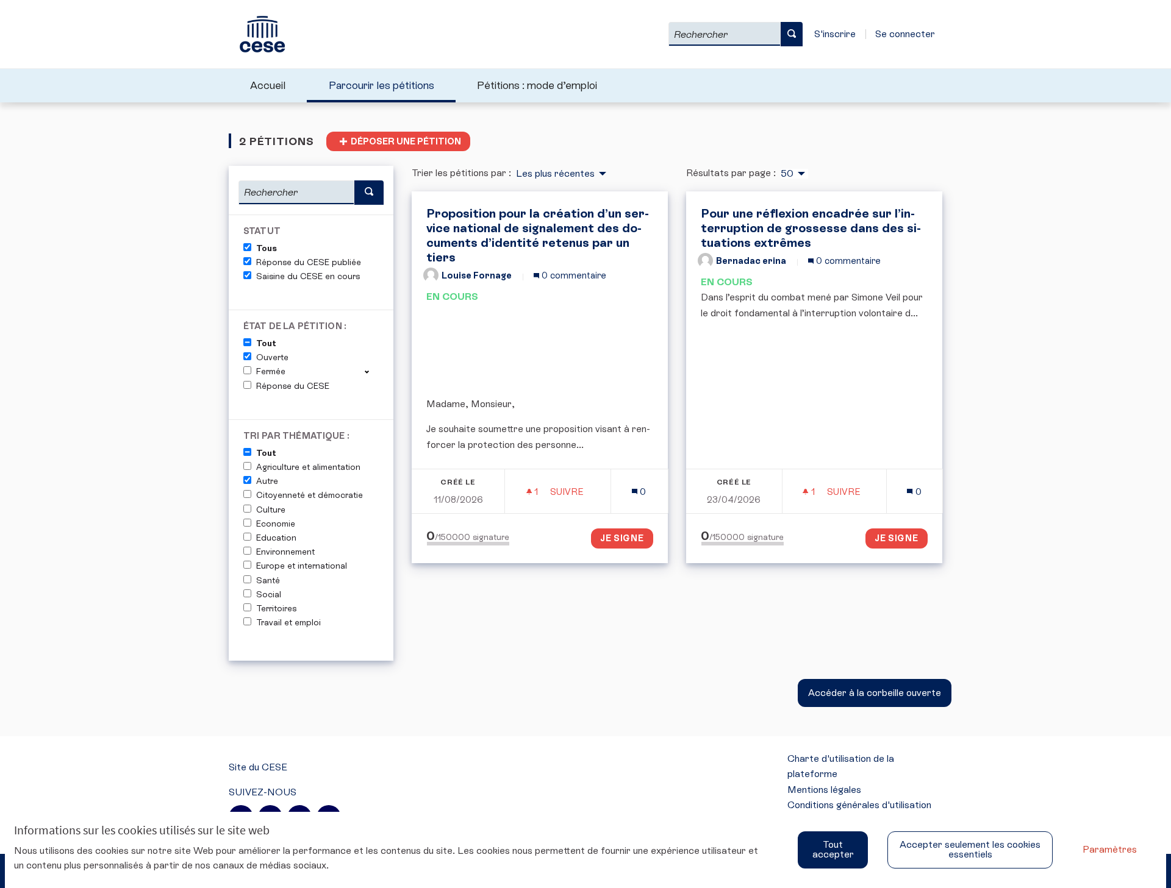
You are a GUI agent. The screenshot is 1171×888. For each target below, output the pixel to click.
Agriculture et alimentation (308, 467)
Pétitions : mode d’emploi (537, 85)
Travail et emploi (288, 622)
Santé (268, 580)
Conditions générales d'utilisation (859, 805)
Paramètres (1110, 849)
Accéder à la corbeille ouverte (874, 692)
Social (268, 594)
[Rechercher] (792, 34)
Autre (267, 481)
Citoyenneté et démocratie (309, 495)
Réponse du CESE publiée (308, 262)
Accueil (267, 85)
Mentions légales (824, 789)
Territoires (276, 608)
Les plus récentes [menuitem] (555, 174)
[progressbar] (467, 543)
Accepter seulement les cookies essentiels (970, 849)
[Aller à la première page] (257, 34)
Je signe (622, 538)
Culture (270, 509)
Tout (266, 343)
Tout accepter (833, 849)
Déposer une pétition (406, 141)
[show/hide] (372, 371)
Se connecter (905, 34)
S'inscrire (835, 34)
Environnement (285, 551)
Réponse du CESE (292, 386)
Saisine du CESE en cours (308, 276)
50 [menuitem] (787, 174)
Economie (275, 523)
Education (276, 537)
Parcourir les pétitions (381, 85)
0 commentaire (572, 275)
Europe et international (301, 565)
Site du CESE (258, 767)
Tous (266, 248)
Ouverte (272, 357)
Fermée (270, 371)
